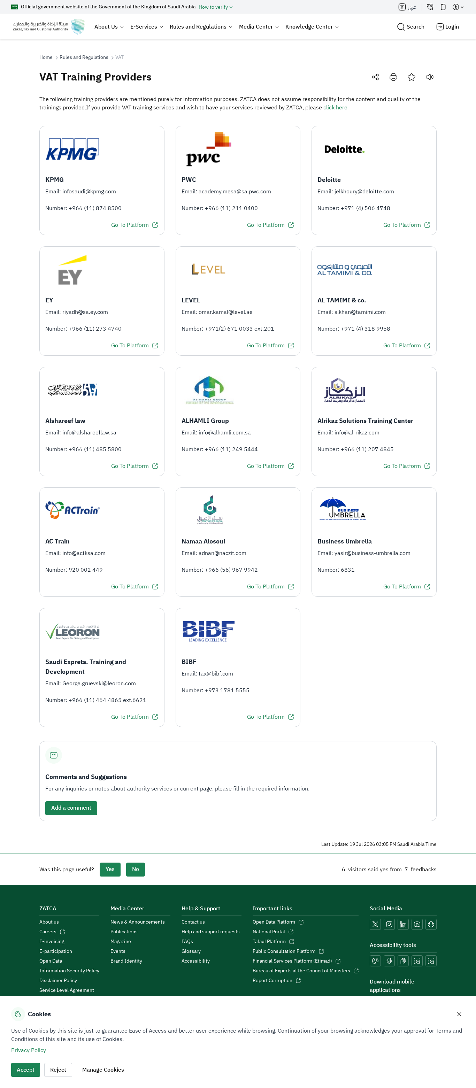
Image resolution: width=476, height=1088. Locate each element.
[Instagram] (389, 924)
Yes (110, 869)
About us (49, 922)
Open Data (50, 961)
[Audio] (430, 77)
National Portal (269, 931)
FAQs (187, 941)
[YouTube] (417, 924)
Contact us (193, 922)
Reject (58, 1070)
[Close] (459, 1014)
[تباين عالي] (375, 960)
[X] (375, 924)
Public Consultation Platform (284, 951)
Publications (124, 931)
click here (335, 107)
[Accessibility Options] (458, 7)
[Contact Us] (430, 7)
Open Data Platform (274, 922)
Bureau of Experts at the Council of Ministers (301, 970)
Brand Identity (126, 961)
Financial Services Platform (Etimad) (292, 961)
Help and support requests (211, 931)
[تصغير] (417, 960)
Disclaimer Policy (58, 980)
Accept (25, 1070)
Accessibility (196, 961)
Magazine (120, 941)
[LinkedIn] (403, 924)
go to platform (130, 225)
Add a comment (71, 808)
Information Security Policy (69, 970)
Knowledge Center (309, 27)
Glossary (191, 951)
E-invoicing (51, 941)
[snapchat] (431, 924)
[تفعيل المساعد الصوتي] (389, 960)
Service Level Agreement (66, 990)
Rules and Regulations (198, 27)
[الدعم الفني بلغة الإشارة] (403, 960)
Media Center (256, 27)
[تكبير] (431, 960)
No (135, 869)
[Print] (393, 77)
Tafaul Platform (269, 941)
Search (415, 27)
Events (117, 951)
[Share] (375, 77)
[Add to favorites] (412, 77)
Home (46, 57)
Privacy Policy (28, 1050)
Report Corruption (272, 980)
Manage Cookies (103, 1070)
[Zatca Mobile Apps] (443, 7)
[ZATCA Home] (48, 26)
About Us (106, 27)
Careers (47, 931)
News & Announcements (137, 922)
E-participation (55, 951)
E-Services (143, 27)
